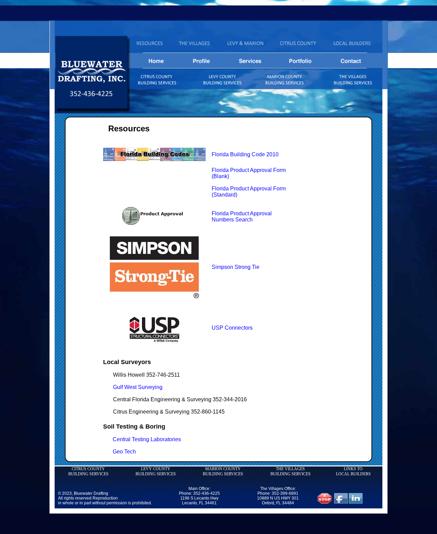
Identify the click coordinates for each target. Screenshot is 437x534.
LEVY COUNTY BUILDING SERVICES (156, 471)
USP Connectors (232, 328)
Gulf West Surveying (138, 387)
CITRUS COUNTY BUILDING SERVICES (88, 471)
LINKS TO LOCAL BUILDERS (353, 471)
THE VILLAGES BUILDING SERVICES (290, 471)
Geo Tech (124, 451)
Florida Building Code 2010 (245, 154)
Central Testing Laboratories (147, 439)
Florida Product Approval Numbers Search (242, 216)
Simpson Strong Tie (235, 267)
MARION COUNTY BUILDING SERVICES (223, 471)
